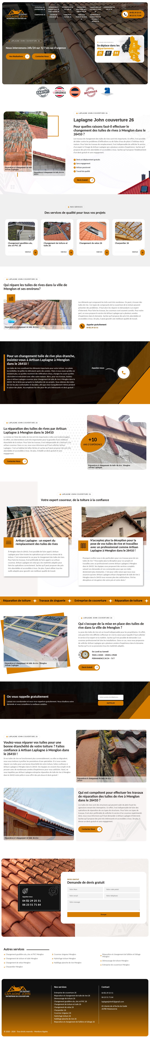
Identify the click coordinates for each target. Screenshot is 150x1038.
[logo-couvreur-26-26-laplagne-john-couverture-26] (17, 14)
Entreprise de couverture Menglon (116, 965)
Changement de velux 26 (19, 243)
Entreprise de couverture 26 (65, 993)
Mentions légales (41, 1032)
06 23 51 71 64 (135, 16)
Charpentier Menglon (14, 967)
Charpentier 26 (39, 15)
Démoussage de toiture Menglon (115, 961)
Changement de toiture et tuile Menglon (22, 959)
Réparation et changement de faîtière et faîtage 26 (74, 1022)
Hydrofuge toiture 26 (124, 243)
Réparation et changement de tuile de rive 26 (53, 9)
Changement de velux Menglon (18, 963)
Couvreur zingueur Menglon (65, 954)
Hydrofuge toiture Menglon (65, 959)
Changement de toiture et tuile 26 (95, 9)
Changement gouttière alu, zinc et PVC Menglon (25, 954)
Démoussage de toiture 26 (64, 999)
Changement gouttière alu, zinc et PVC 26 (81, 9)
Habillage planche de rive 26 (81, 17)
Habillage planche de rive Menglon (67, 963)
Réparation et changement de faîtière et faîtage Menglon (121, 955)
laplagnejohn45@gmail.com (113, 1002)
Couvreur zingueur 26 (89, 243)
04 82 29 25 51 (135, 13)
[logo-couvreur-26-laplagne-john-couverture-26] (27, 991)
